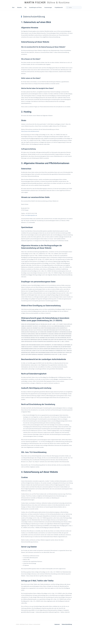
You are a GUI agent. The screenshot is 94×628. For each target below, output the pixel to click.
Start (13, 7)
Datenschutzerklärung (67, 624)
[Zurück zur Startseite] (47, 2)
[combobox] (73, 7)
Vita (25, 7)
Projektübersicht (59, 7)
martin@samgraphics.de (31, 215)
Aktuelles (19, 7)
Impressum (57, 624)
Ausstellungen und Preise (35, 7)
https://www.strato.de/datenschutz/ (30, 131)
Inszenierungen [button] (48, 7)
